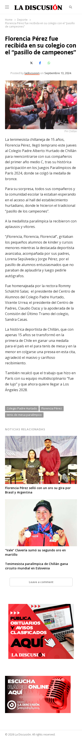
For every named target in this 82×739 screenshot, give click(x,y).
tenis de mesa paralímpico (24, 415)
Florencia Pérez (51, 408)
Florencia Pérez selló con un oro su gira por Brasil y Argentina (38, 490)
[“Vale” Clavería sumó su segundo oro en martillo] (41, 502)
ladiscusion (32, 73)
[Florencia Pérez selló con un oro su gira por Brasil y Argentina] (41, 438)
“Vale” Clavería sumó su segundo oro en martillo (35, 552)
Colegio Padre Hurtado (22, 408)
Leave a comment (41, 582)
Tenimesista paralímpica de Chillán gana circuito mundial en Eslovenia (36, 566)
